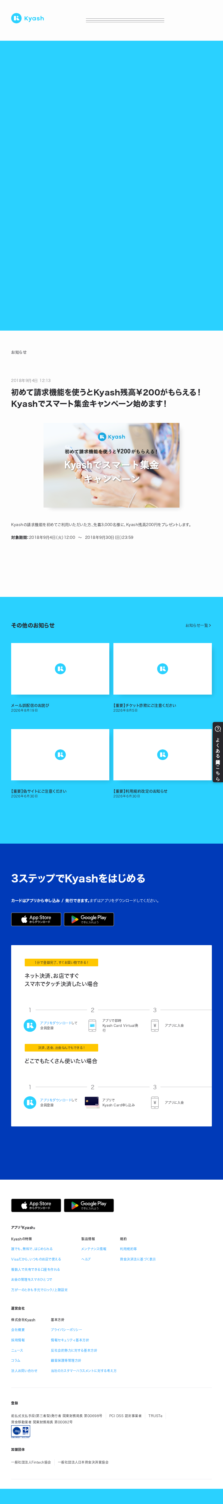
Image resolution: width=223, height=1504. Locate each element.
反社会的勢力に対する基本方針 (74, 1350)
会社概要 (18, 1329)
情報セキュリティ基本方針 (70, 1340)
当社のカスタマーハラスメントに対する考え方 (84, 1370)
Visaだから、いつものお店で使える (36, 1259)
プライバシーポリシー (66, 1329)
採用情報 (18, 1340)
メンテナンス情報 (93, 1248)
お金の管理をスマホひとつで (31, 1279)
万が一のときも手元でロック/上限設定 (39, 1289)
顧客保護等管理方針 (66, 1360)
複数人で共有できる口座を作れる (35, 1269)
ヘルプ (86, 1259)
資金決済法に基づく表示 (138, 1259)
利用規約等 (128, 1248)
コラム (15, 1360)
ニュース (17, 1350)
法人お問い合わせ (24, 1370)
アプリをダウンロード (56, 1023)
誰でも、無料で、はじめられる (32, 1248)
